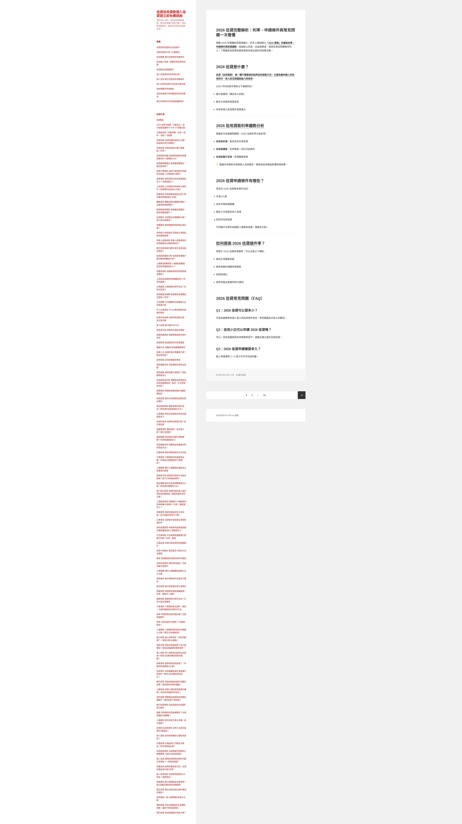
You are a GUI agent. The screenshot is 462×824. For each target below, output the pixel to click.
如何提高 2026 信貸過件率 (238, 243)
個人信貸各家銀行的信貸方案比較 (171, 84)
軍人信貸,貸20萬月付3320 (168, 325)
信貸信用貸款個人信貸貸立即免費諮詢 (171, 14)
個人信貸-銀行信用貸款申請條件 (170, 79)
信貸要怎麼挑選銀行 (165, 69)
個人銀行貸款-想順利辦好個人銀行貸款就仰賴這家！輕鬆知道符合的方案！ (171, 494)
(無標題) (160, 120)
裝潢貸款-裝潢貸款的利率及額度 (170, 342)
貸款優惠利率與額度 (165, 88)
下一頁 (301, 395)
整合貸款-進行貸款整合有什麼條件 (171, 586)
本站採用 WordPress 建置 (227, 415)
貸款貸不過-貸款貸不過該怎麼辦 (170, 330)
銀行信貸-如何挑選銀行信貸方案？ (171, 812)
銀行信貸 (242, 375)
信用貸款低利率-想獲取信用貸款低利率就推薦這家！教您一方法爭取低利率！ (171, 383)
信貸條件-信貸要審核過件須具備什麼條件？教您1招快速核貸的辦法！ (171, 674)
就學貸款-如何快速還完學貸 (168, 360)
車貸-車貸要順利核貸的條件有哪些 (171, 558)
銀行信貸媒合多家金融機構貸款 (170, 101)
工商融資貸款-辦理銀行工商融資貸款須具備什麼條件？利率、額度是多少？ (171, 504)
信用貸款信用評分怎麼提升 (168, 47)
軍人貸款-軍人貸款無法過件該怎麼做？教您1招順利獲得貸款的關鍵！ (171, 655)
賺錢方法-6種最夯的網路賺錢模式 (171, 347)
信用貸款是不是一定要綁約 (168, 52)
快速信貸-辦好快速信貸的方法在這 (171, 452)
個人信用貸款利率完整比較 (168, 74)
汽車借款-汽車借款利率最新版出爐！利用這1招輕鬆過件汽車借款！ (170, 460)
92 (264, 396)
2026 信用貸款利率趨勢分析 (240, 125)
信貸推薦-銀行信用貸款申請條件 (170, 57)
